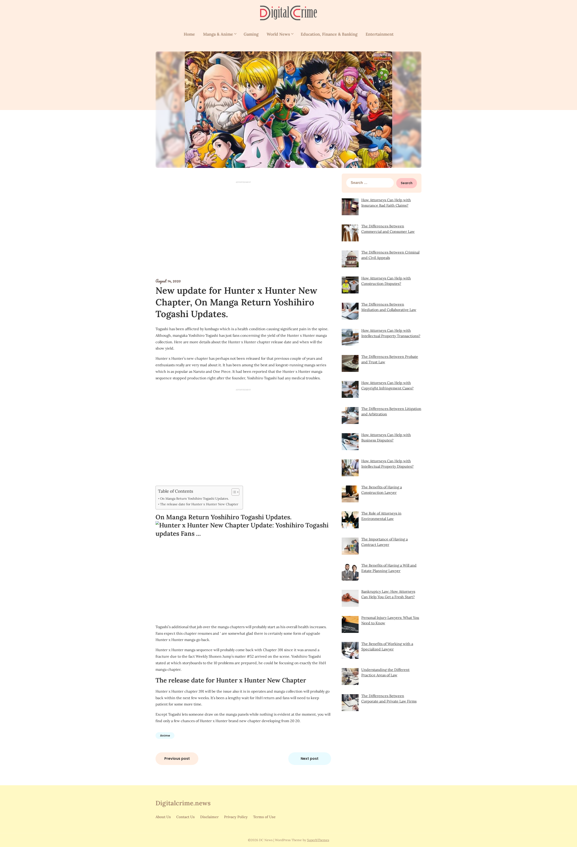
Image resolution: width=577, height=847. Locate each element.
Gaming (251, 34)
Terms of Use (264, 817)
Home (189, 34)
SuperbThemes (318, 840)
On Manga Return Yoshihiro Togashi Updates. (194, 498)
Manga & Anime (218, 34)
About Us (163, 817)
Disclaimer (209, 817)
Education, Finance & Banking (329, 34)
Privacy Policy (236, 817)
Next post (309, 758)
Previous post (177, 758)
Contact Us (185, 817)
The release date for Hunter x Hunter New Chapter (199, 504)
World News (278, 34)
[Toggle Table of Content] (233, 492)
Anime (165, 735)
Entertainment (380, 34)
